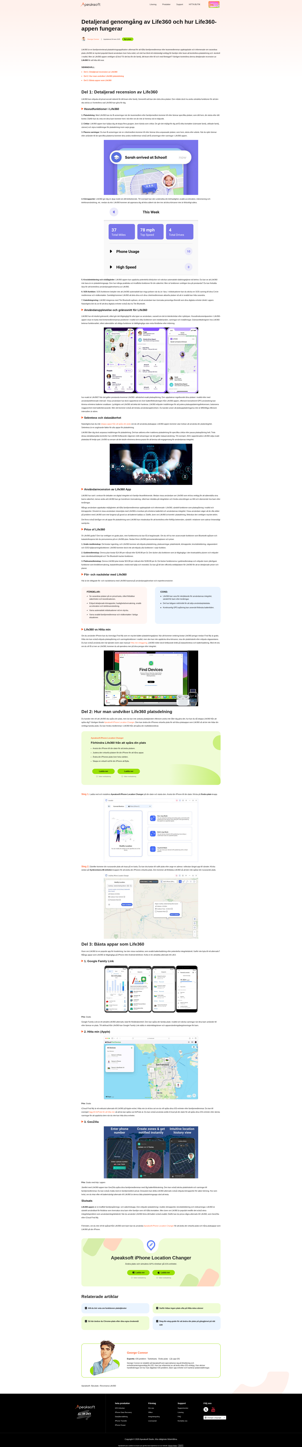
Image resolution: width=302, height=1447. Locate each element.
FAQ (179, 1417)
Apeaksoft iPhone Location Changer (119, 722)
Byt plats (127, 39)
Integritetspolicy (154, 1417)
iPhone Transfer (121, 1421)
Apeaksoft (85, 1386)
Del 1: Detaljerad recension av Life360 (100, 72)
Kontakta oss (182, 1421)
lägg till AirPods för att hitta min (102, 1112)
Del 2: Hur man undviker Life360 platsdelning (104, 76)
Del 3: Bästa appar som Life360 (97, 80)
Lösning (153, 4)
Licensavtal (152, 1421)
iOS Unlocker (120, 1408)
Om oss (151, 1408)
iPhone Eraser (120, 1425)
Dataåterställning (121, 1417)
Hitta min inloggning (138, 643)
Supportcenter (183, 1408)
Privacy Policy (172, 1446)
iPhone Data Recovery (123, 1412)
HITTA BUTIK (194, 4)
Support (179, 4)
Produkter (166, 4)
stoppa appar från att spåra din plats (116, 424)
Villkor (150, 1412)
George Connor (93, 39)
